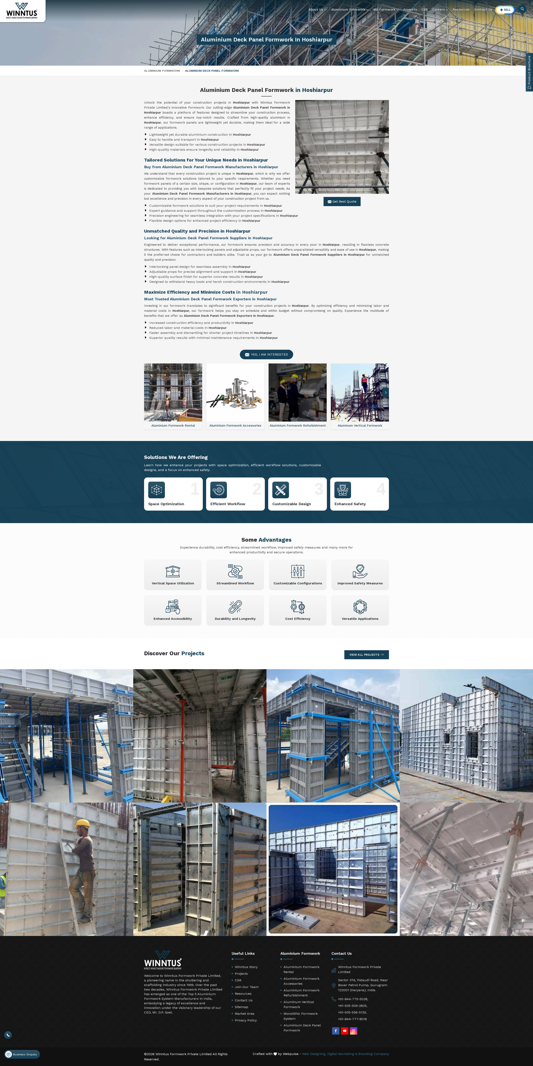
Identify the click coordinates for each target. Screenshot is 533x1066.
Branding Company (373, 1054)
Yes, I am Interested (269, 354)
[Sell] (505, 10)
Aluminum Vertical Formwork (299, 1004)
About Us (316, 9)
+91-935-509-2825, (352, 1006)
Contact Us (483, 9)
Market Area (244, 1014)
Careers (438, 9)
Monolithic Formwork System (301, 1016)
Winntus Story (246, 967)
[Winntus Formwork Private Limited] (21, 11)
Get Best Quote (343, 201)
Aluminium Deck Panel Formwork (302, 1027)
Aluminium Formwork (348, 9)
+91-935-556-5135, (352, 1012)
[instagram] (353, 1031)
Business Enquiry (24, 1054)
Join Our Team (247, 987)
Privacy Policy (246, 1020)
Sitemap (241, 1007)
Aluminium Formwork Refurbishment (301, 992)
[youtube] (344, 1031)
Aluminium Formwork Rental (301, 969)
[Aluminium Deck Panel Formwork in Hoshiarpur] (342, 147)
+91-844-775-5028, (353, 999)
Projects (410, 9)
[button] (147, 392)
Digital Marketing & (342, 1054)
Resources (461, 9)
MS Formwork (385, 9)
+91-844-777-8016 (352, 1019)
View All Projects (364, 654)
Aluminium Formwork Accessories (301, 981)
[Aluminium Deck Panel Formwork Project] (66, 736)
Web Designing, (314, 1054)
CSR (424, 9)
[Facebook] (335, 1031)
